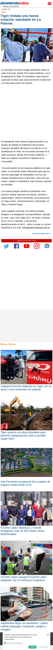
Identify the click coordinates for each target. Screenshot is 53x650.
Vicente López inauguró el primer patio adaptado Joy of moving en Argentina (23, 578)
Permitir (32, 647)
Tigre (3, 12)
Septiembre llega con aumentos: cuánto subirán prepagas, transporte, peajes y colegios (24, 626)
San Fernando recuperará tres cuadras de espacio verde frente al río (25, 483)
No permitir (43, 647)
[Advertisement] (26, 112)
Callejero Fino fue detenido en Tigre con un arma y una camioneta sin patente (26, 388)
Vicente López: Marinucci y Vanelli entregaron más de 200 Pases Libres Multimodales (22, 531)
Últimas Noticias (8, 344)
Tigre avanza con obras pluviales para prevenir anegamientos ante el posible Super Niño (23, 435)
